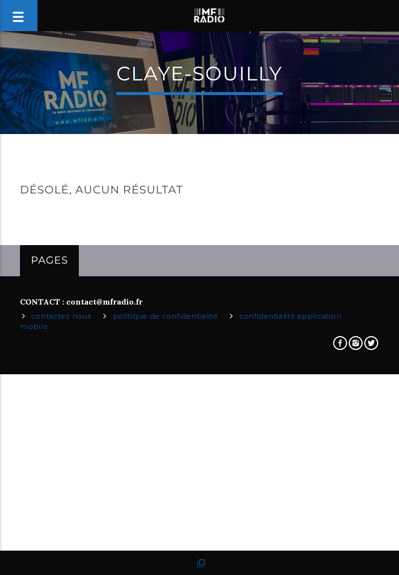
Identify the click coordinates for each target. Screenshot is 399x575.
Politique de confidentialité (165, 316)
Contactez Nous (61, 316)
